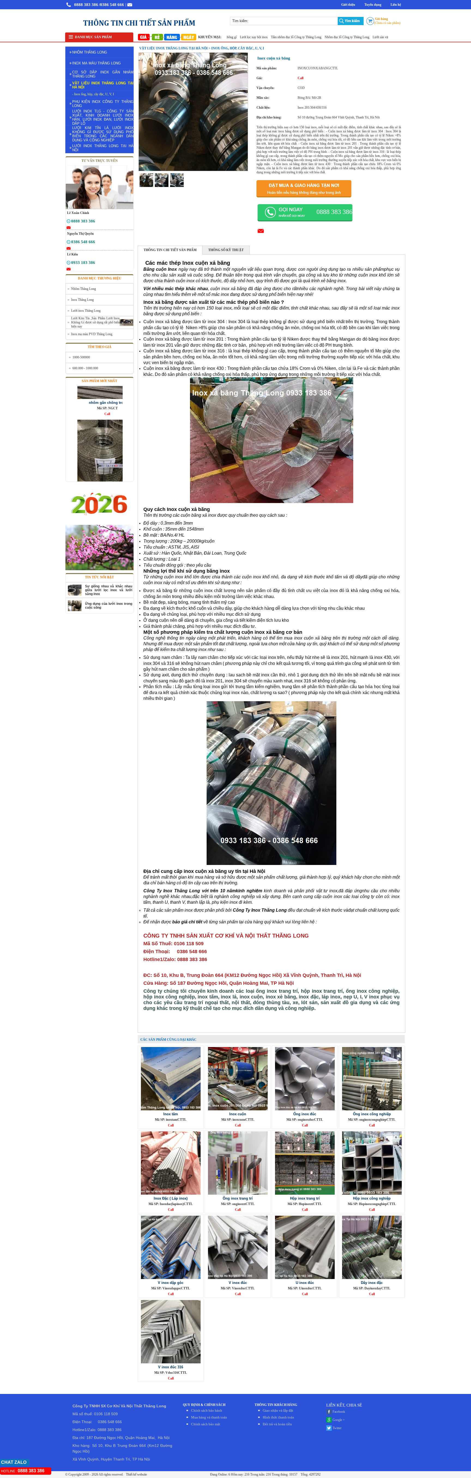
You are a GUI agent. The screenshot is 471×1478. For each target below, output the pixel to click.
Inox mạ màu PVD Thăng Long (91, 334)
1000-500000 (81, 357)
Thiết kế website (136, 1474)
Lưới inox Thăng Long (86, 311)
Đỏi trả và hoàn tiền (277, 1424)
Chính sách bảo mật (205, 1424)
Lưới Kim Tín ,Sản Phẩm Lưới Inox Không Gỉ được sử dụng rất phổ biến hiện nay (95, 322)
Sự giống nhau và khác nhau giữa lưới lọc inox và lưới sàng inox (108, 590)
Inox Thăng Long (82, 300)
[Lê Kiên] (69, 264)
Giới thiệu (348, 5)
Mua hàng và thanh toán (209, 1417)
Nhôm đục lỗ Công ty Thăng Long (318, 37)
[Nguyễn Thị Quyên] (69, 243)
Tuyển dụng (372, 5)
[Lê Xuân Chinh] (69, 222)
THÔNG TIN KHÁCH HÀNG (276, 1405)
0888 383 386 (86, 4)
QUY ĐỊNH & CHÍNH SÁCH (204, 1405)
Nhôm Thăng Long (83, 289)
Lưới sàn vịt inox (354, 37)
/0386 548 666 (111, 4)
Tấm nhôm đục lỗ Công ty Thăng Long (267, 37)
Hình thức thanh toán (278, 1417)
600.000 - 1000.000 (85, 368)
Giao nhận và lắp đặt (278, 1410)
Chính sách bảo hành (206, 1410)
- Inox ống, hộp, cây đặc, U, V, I (93, 94)
